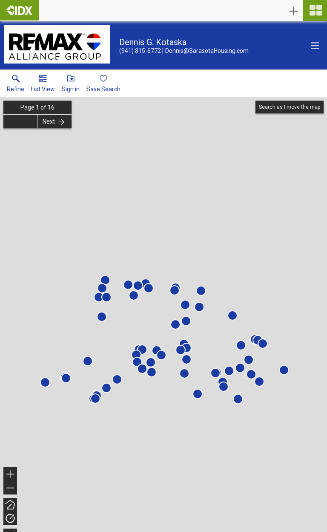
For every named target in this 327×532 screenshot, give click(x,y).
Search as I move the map (289, 107)
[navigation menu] (315, 10)
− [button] (11, 488)
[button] (43, 85)
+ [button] (10, 475)
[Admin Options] (294, 11)
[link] (15, 85)
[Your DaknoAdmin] (19, 10)
